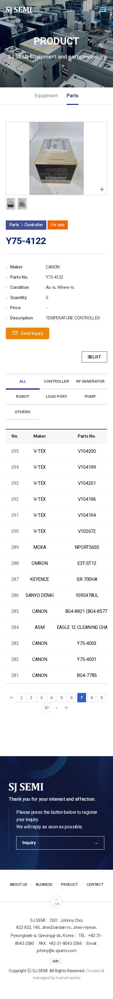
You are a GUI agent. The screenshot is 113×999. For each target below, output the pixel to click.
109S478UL (87, 595)
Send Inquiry (31, 333)
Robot (22, 396)
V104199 (87, 467)
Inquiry (29, 842)
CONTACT (95, 884)
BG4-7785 (86, 675)
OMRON (40, 563)
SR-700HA (86, 579)
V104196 (87, 499)
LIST (96, 357)
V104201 (87, 483)
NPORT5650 (87, 547)
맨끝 (66, 707)
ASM (39, 627)
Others (22, 412)
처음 (11, 697)
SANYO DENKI (39, 595)
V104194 (87, 515)
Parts (73, 95)
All (22, 381)
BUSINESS (44, 884)
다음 (56, 707)
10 (46, 707)
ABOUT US (18, 884)
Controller (56, 381)
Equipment (46, 95)
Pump (90, 396)
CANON (39, 611)
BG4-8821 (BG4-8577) (87, 611)
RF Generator (90, 381)
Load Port (56, 396)
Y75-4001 (86, 659)
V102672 (87, 531)
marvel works (68, 977)
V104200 (87, 451)
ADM (55, 961)
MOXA (39, 547)
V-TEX (40, 451)
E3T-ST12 (86, 563)
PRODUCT (69, 884)
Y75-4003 (86, 643)
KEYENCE (39, 579)
